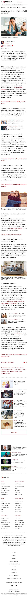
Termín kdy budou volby (5, 490)
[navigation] (2, 2)
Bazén (8, 539)
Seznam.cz (20, 1)
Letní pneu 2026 (18, 518)
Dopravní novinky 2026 (19, 522)
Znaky (15, 369)
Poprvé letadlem (4, 520)
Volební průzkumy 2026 (5, 486)
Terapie (24, 369)
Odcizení (3, 369)
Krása (15, 420)
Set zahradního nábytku (11, 540)
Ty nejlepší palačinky (19, 501)
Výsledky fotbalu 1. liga (5, 503)
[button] (14, 26)
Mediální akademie (14, 564)
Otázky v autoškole (18, 526)
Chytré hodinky (11, 545)
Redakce (14, 558)
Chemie (12, 371)
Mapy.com (13, 535)
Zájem (20, 371)
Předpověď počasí (19, 535)
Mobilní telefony (14, 542)
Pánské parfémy (17, 545)
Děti (8, 371)
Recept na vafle (18, 509)
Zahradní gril (19, 540)
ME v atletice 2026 (4, 507)
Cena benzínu (12, 537)
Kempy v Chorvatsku (5, 518)
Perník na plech (18, 511)
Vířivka (24, 540)
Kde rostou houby (5, 537)
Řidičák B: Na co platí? (19, 524)
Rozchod (11, 369)
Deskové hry (17, 543)
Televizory (23, 543)
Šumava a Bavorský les (5, 522)
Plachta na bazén (13, 539)
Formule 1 (3, 509)
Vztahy (17, 367)
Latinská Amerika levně (5, 526)
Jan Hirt (16, 488)
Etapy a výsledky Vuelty (19, 486)
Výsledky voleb (4, 488)
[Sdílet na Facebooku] (24, 362)
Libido (19, 369)
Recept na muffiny (18, 503)
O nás (14, 552)
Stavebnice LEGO (21, 542)
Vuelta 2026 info (18, 484)
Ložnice (8, 373)
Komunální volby (4, 494)
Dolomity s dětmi (4, 528)
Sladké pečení (18, 390)
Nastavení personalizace (14, 578)
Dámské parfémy (6, 543)
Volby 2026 (3, 484)
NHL (2, 511)
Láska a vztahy (12, 120)
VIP (14, 379)
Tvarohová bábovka (18, 507)
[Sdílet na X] (26, 362)
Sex (7, 369)
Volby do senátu (4, 492)
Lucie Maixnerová (10, 41)
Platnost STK (17, 528)
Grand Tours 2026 (18, 494)
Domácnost (3, 371)
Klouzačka (5, 540)
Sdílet (9, 45)
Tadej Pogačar (17, 490)
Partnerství (3, 373)
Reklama (14, 569)
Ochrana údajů (14, 561)
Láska (21, 367)
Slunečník (24, 539)
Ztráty (16, 371)
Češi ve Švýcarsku (4, 524)
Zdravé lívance (17, 505)
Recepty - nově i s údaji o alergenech (12, 4)
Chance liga (3, 501)
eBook (4, 45)
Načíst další (14, 432)
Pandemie (12, 367)
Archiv (14, 566)
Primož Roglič (17, 492)
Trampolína (19, 539)
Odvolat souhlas (14, 575)
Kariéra (14, 555)
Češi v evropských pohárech (20, 537)
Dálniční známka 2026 (19, 520)
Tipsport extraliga (4, 505)
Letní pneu (12, 543)
